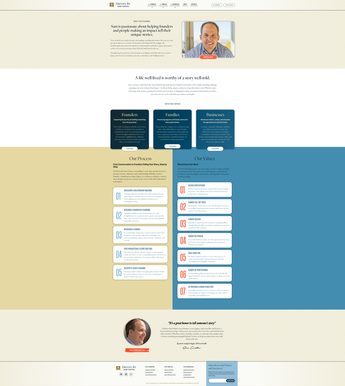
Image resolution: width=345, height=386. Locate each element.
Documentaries (154, 16)
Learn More (129, 148)
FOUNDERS (153, 4)
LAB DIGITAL (196, 383)
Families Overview (168, 370)
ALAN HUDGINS (180, 383)
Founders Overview (150, 370)
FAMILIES (164, 4)
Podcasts (194, 4)
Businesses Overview (188, 370)
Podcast (217, 5)
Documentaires (166, 16)
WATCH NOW (208, 57)
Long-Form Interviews (156, 19)
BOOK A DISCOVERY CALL (137, 350)
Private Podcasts (177, 17)
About (185, 4)
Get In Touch (229, 5)
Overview (153, 13)
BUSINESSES (176, 4)
